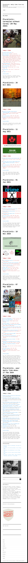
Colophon (4, 71)
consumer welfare (10, 224)
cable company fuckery (8, 223)
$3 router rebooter (6, 323)
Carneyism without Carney (7, 52)
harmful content (5, 173)
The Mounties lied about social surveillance (10, 262)
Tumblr (4, 558)
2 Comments (11, 124)
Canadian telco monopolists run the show (10, 208)
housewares (16, 358)
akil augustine (17, 432)
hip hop (6, 436)
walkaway (12, 438)
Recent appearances (6, 65)
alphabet (4, 356)
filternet (17, 435)
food (5, 358)
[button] (12, 467)
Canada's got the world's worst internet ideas (11, 158)
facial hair (10, 435)
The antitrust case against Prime (8, 213)
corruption (11, 276)
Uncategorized (9, 75)
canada (4, 76)
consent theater (5, 224)
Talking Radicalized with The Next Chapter (10, 412)
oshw (10, 360)
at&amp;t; (15, 356)
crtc (13, 224)
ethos (16, 434)
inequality (9, 173)
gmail (19, 435)
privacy (9, 278)
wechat (14, 363)
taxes (14, 174)
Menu (4, 10)
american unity (8, 356)
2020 (13, 432)
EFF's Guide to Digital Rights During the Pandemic (12, 324)
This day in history (6, 115)
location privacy (17, 225)
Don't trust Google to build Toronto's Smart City (11, 402)
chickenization (7, 276)
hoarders (13, 358)
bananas (18, 356)
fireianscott (4, 225)
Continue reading (6, 73)
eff (11, 434)
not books (15, 359)
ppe (16, 360)
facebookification (5, 435)
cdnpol (20, 76)
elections (14, 434)
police (6, 278)
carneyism (17, 76)
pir (15, 436)
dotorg (8, 434)
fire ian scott (17, 224)
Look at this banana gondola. (8, 319)
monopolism (10, 359)
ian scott (10, 225)
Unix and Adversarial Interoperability (9, 335)
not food (18, 359)
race (11, 278)
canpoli (14, 76)
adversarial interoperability (15, 355)
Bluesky (4, 554)
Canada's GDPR (5, 267)
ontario (8, 360)
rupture (17, 77)
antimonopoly (14, 75)
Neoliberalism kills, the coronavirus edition (11, 414)
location (13, 225)
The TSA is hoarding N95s (7, 318)
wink (16, 363)
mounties (4, 278)
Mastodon (4, 552)
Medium (4, 556)
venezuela (9, 438)
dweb (10, 434)
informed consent (9, 277)
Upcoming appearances (6, 63)
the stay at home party (8, 362)
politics (18, 436)
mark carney (13, 77)
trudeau (8, 124)
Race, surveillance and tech (8, 260)
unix (9, 363)
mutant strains (13, 173)
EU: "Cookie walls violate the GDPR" (9, 333)
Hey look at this (6, 53)
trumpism (17, 174)
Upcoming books (5, 69)
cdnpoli (4, 77)
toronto (13, 362)
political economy (5, 174)
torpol (15, 362)
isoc (8, 436)
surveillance (4, 124)
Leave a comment (16, 438)
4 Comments (19, 363)
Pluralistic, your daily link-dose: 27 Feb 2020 (11, 370)
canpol (11, 76)
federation (13, 435)
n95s (12, 359)
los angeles (11, 436)
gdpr (6, 277)
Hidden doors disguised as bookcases (9, 343)
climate (6, 77)
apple (11, 356)
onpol (6, 360)
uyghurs (12, 363)
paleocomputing (14, 360)
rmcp (13, 278)
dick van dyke (5, 434)
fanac (3, 358)
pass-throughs (18, 173)
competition (9, 77)
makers (7, 359)
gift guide (8, 358)
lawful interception (15, 277)
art (12, 356)
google (8, 225)
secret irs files (10, 174)
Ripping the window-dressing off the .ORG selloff (11, 395)
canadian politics (7, 76)
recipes (19, 360)
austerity (18, 75)
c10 (4, 223)
